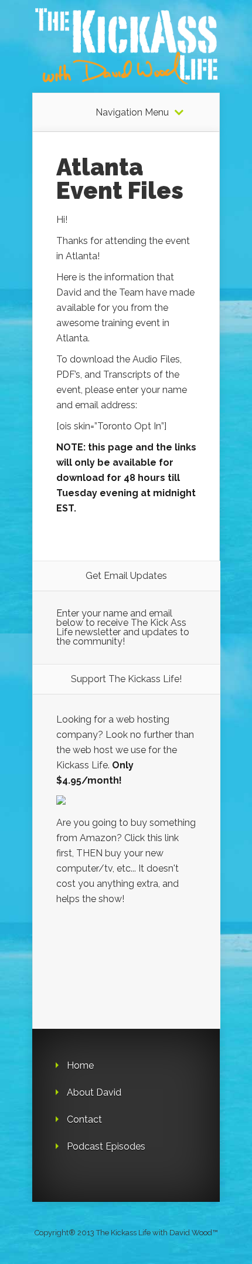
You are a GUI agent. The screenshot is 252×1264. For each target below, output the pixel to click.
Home (80, 1065)
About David (94, 1092)
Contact (84, 1119)
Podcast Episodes (106, 1146)
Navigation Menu (132, 112)
